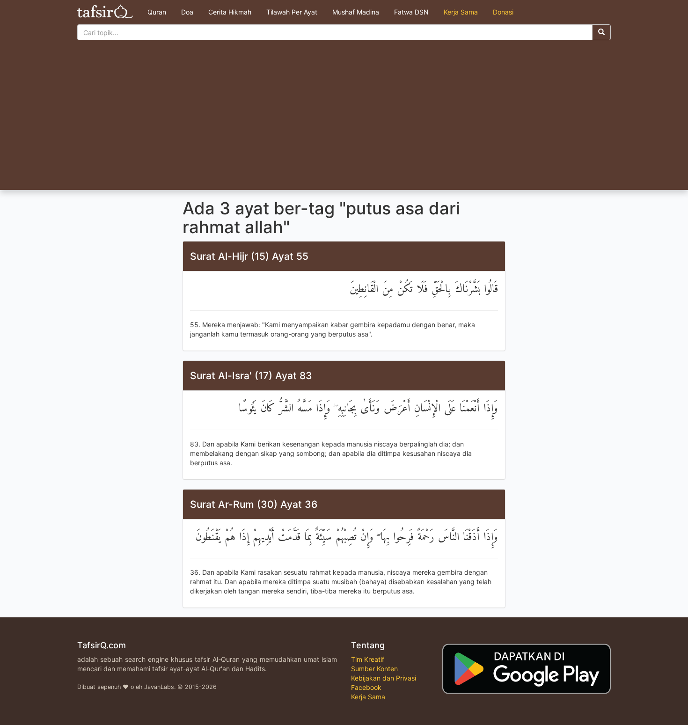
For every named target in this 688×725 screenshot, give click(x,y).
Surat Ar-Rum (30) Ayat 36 (253, 504)
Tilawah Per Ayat (291, 12)
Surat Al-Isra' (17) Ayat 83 (251, 375)
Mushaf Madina (355, 12)
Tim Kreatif (367, 659)
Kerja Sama (461, 12)
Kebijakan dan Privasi (383, 678)
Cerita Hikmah (229, 12)
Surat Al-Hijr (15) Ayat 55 (249, 256)
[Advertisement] (344, 119)
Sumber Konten (374, 669)
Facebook (366, 687)
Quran (156, 12)
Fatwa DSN (411, 12)
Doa (187, 12)
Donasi (503, 12)
